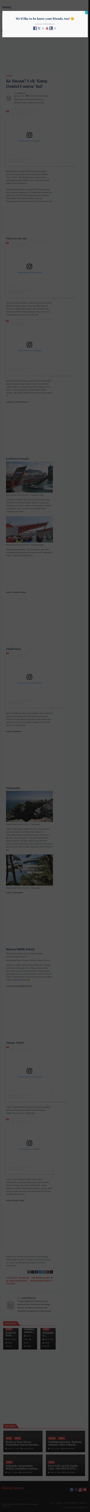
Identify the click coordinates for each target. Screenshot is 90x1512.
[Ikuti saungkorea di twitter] (39, 28)
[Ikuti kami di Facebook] (35, 28)
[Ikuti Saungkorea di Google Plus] (43, 29)
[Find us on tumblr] (51, 28)
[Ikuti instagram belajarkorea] (55, 29)
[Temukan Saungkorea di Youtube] (47, 28)
